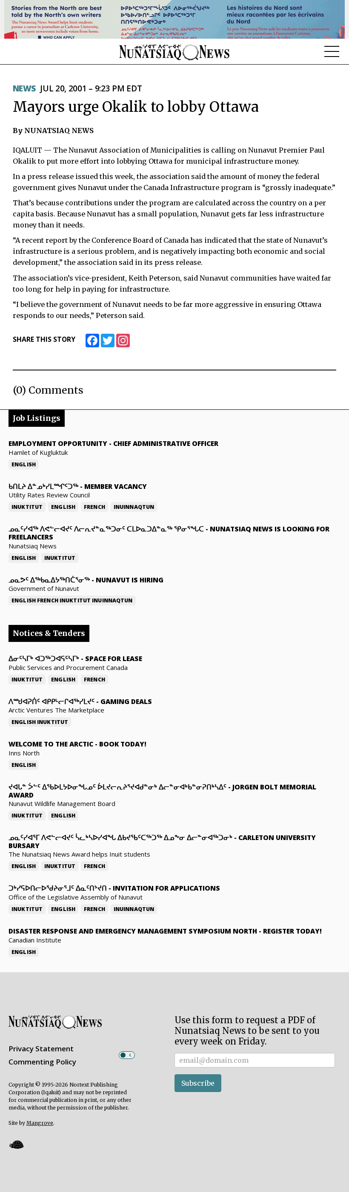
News (24, 88)
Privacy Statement (41, 1048)
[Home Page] (174, 52)
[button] (16, 1144)
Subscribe (198, 1083)
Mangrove (39, 1123)
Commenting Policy (42, 1061)
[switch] (127, 1055)
